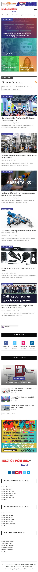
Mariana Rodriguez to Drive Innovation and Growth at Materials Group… (27, 67)
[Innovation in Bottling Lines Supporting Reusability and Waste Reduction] (19, 143)
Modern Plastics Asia (6, 489)
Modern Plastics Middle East (8, 493)
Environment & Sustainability (23, 86)
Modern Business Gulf (7, 521)
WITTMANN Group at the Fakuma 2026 (19, 382)
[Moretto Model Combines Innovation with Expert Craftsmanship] (5, 408)
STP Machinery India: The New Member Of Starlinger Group (9, 67)
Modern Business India (7, 513)
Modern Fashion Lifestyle (7, 541)
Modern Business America (8, 519)
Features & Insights (19, 378)
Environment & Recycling (8, 86)
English (7, 327)
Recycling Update (16, 89)
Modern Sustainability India (8, 523)
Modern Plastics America (7, 497)
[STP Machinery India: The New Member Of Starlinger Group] (10, 64)
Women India (4, 539)
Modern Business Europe (7, 517)
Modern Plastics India (6, 487)
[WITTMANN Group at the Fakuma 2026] (19, 374)
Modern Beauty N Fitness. (7, 545)
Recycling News (6, 89)
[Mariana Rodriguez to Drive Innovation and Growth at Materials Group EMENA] (28, 64)
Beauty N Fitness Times (7, 549)
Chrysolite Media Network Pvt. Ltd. (23, 569)
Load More (4, 499)
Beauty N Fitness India (7, 547)
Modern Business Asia (7, 515)
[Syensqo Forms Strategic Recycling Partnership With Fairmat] (19, 256)
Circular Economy (7, 19)
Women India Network (6, 543)
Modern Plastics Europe (7, 491)
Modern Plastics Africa (7, 495)
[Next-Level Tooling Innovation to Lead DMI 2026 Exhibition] (5, 399)
